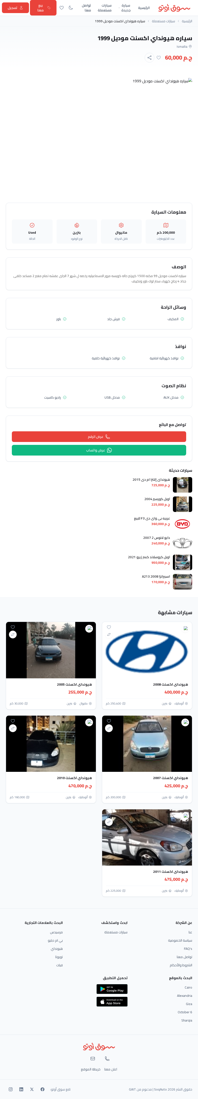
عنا (190, 932)
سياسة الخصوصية (180, 940)
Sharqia (186, 1020)
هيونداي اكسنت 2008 (170, 684)
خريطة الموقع (90, 1069)
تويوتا (59, 957)
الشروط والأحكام (181, 965)
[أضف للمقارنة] (109, 634)
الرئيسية (144, 8)
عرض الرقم (95, 436)
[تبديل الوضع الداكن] (71, 8)
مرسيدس (56, 932)
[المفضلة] (61, 8)
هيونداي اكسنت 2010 (74, 778)
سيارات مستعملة (105, 7)
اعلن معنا (110, 1069)
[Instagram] (10, 1089)
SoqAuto (160, 1089)
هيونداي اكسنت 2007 (170, 778)
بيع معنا (40, 7)
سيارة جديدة (126, 7)
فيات (59, 965)
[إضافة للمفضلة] (158, 57)
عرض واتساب (95, 450)
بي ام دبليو (55, 940)
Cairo (188, 987)
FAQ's (188, 948)
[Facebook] (42, 1089)
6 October (185, 1012)
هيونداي (57, 948)
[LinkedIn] (21, 1089)
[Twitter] (32, 1089)
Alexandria (184, 995)
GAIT (132, 1089)
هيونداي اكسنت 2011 (170, 871)
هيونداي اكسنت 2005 (74, 684)
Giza (189, 1004)
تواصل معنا (86, 7)
